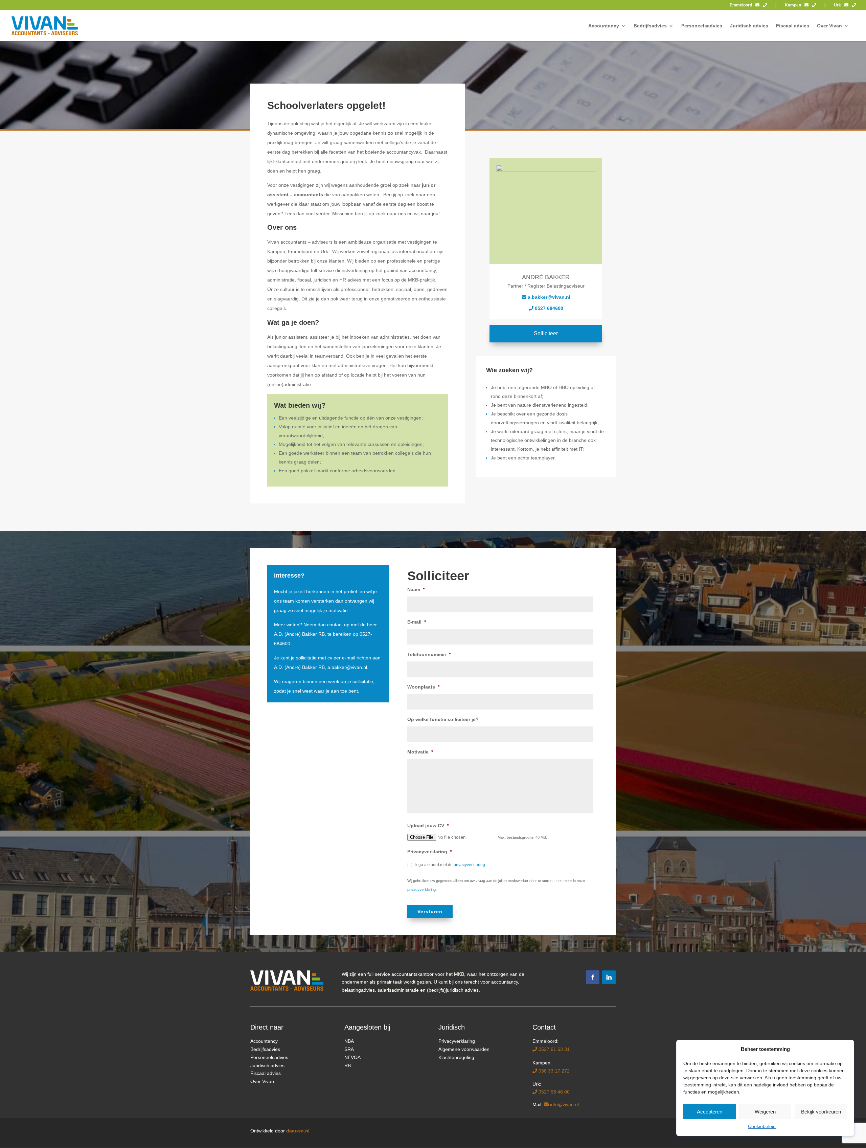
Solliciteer (546, 333)
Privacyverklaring (429, 851)
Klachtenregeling (456, 1057)
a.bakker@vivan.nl (347, 667)
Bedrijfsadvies (265, 1049)
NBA (349, 1041)
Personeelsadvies (269, 1057)
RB (347, 1065)
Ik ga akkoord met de (450, 864)
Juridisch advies (267, 1065)
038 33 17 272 (553, 1071)
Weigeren (765, 1112)
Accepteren (709, 1112)
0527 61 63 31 (553, 1049)
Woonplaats (423, 687)
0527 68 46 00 (553, 1092)
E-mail (416, 622)
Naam (416, 589)
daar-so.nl (298, 1130)
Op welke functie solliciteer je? (443, 719)
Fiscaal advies (265, 1073)
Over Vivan (262, 1081)
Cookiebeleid (762, 1126)
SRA (349, 1049)
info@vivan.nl (564, 1104)
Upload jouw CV (428, 825)
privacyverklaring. (470, 864)
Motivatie (420, 752)
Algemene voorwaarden (463, 1049)
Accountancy (264, 1041)
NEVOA (352, 1057)
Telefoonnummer (429, 654)
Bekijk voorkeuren (821, 1112)
